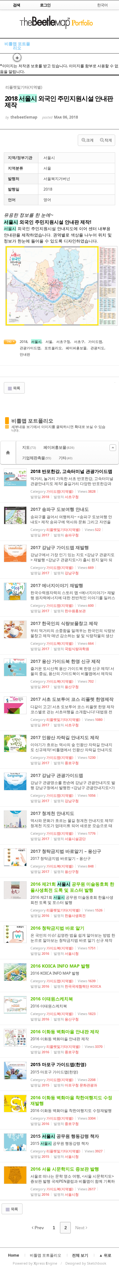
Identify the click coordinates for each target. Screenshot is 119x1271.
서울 (48, 341)
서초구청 (63, 341)
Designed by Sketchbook (85, 1263)
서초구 (79, 341)
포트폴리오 (53, 347)
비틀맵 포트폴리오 (17, 46)
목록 (16, 388)
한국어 (102, 5)
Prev (38, 1227)
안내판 (25, 354)
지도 (29, 447)
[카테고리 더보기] (112, 447)
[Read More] (59, 483)
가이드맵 (95, 341)
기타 (65, 458)
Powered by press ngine (35, 1263)
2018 (23, 341)
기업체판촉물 (36, 458)
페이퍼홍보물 (76, 347)
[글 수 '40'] (9, 452)
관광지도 (97, 347)
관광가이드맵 (30, 347)
